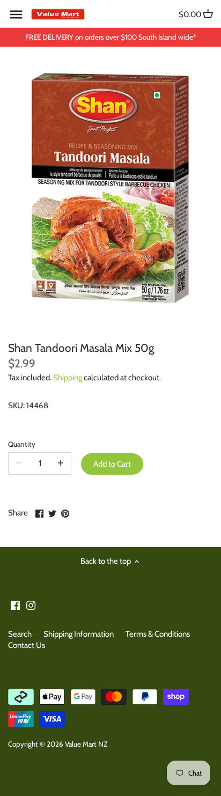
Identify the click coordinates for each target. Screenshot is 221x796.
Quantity (21, 444)
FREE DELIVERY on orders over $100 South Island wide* (110, 37)
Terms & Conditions (158, 634)
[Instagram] (30, 604)
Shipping (67, 377)
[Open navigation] (16, 14)
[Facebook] (15, 604)
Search (20, 634)
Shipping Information (78, 634)
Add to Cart (112, 464)
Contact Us (26, 645)
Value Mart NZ (86, 744)
